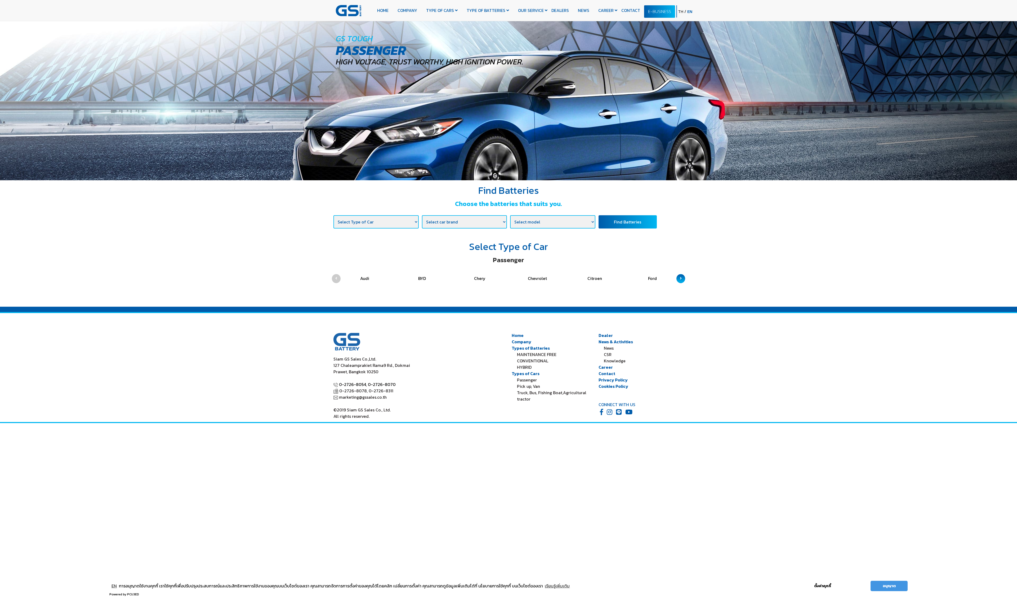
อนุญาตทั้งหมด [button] (852, 586)
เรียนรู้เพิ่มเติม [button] (557, 586)
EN (114, 586)
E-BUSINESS (659, 11)
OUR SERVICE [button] (531, 10)
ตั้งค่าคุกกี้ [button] (822, 586)
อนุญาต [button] (889, 586)
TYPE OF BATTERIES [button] (486, 10)
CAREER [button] (606, 10)
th (681, 12)
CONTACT (630, 10)
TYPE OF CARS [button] (440, 10)
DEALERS (560, 10)
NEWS (583, 10)
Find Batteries (627, 222)
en (689, 12)
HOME (383, 10)
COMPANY (407, 10)
